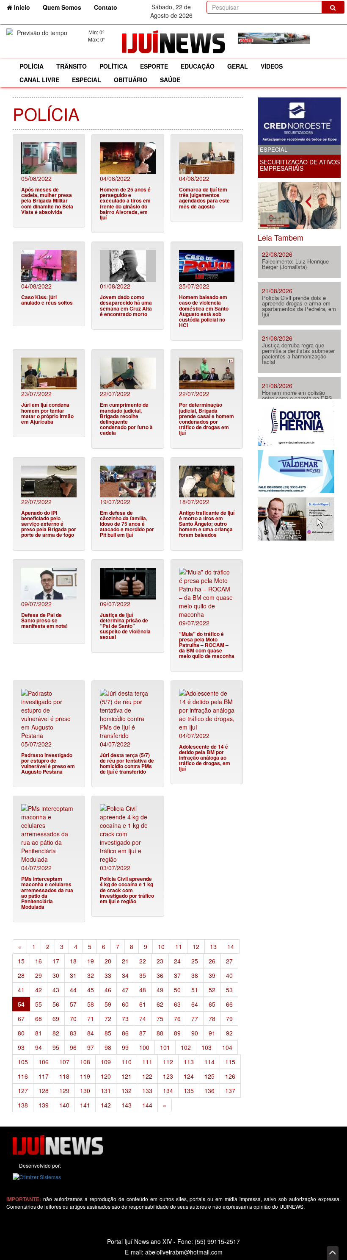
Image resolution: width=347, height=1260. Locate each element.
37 (177, 975)
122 (147, 1076)
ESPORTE (154, 66)
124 (189, 1076)
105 (23, 1061)
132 (126, 1090)
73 (125, 1018)
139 (44, 1105)
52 (212, 989)
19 (90, 961)
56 (55, 1004)
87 (142, 1033)
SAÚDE (170, 79)
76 (177, 1018)
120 (106, 1076)
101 (165, 1047)
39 (212, 975)
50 (177, 989)
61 (142, 1004)
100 (144, 1047)
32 (90, 975)
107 (64, 1061)
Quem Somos (62, 7)
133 (147, 1090)
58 (90, 1004)
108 (85, 1061)
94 (38, 1047)
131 (106, 1090)
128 (44, 1090)
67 (21, 1018)
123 (168, 1076)
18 (73, 961)
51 (194, 989)
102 (186, 1047)
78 (212, 1018)
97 (90, 1047)
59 (108, 1004)
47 (125, 989)
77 (194, 1018)
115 (230, 1061)
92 (229, 1033)
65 (212, 1004)
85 (108, 1033)
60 (125, 1004)
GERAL (237, 66)
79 (229, 1018)
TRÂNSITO (71, 66)
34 (125, 975)
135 (189, 1090)
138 (23, 1105)
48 (142, 989)
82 (55, 1033)
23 (160, 961)
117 (44, 1076)
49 (160, 989)
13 (213, 946)
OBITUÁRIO (130, 79)
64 (194, 1004)
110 (126, 1061)
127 (23, 1090)
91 (212, 1033)
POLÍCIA (31, 66)
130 (85, 1090)
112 (168, 1061)
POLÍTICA (113, 66)
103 (206, 1047)
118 (64, 1076)
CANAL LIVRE (39, 79)
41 (21, 989)
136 (209, 1090)
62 (160, 1004)
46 (108, 989)
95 (55, 1047)
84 (90, 1033)
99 (125, 1047)
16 (38, 961)
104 (227, 1047)
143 (126, 1105)
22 (142, 961)
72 (108, 1018)
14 (230, 946)
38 (194, 975)
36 (160, 975)
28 (21, 975)
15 (21, 961)
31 (73, 975)
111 (147, 1061)
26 (212, 961)
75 (160, 1018)
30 (55, 975)
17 (55, 961)
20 (108, 961)
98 (108, 1047)
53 (229, 989)
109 (106, 1061)
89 (177, 1033)
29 (38, 975)
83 (73, 1033)
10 (161, 946)
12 (196, 946)
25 (194, 961)
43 (55, 989)
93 (21, 1047)
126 (230, 1076)
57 (73, 1004)
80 (21, 1033)
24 (177, 961)
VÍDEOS (272, 66)
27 (229, 961)
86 (125, 1033)
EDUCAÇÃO (198, 66)
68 (38, 1018)
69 (55, 1018)
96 (73, 1047)
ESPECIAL (86, 79)
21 (125, 961)
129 (64, 1090)
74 (142, 1018)
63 (177, 1004)
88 (160, 1033)
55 (38, 1004)
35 (142, 975)
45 (90, 989)
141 (85, 1105)
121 (126, 1076)
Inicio (24, 7)
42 (38, 989)
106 (44, 1061)
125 (209, 1076)
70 (73, 1018)
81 (38, 1033)
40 (229, 975)
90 (194, 1033)
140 (64, 1105)
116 (23, 1076)
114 (209, 1061)
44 (73, 989)
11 (178, 946)
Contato (105, 7)
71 (90, 1018)
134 (168, 1090)
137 (230, 1090)
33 (108, 975)
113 (189, 1061)
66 (229, 1004)
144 (147, 1105)
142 (106, 1105)
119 (85, 1076)
